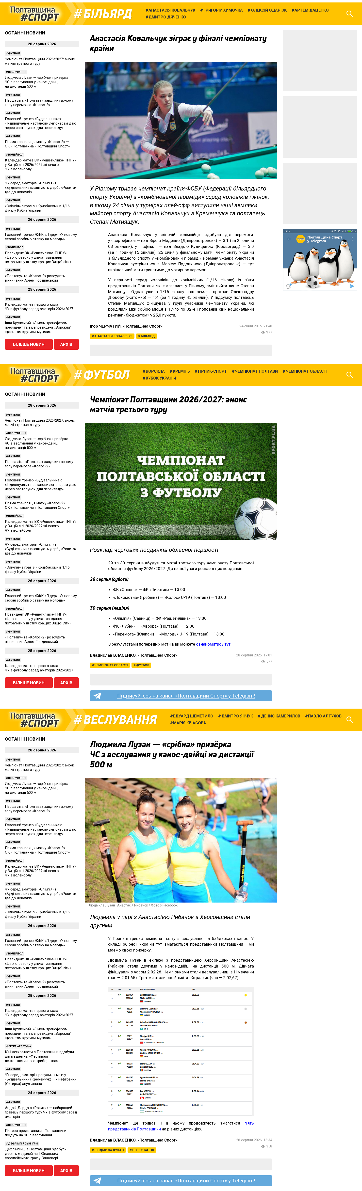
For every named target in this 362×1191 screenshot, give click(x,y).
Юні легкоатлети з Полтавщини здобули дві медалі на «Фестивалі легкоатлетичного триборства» (39, 1056)
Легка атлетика (19, 1046)
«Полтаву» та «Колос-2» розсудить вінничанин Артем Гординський (35, 278)
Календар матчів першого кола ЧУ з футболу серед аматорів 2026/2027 (39, 306)
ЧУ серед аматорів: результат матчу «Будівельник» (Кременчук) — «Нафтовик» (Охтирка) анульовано (40, 1079)
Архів (66, 344)
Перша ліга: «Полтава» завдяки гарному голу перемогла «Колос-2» (39, 102)
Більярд (107, 14)
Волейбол (15, 154)
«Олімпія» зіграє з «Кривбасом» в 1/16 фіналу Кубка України (37, 208)
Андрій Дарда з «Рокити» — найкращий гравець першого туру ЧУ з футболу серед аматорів (41, 1112)
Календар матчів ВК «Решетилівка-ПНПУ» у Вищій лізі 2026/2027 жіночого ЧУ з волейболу (40, 164)
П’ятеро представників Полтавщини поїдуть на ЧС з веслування (35, 1132)
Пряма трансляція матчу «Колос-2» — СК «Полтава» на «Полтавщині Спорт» (37, 144)
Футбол (14, 53)
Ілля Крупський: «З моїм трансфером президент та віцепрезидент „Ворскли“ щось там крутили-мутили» (38, 327)
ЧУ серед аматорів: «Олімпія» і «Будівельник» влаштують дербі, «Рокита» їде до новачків (41, 187)
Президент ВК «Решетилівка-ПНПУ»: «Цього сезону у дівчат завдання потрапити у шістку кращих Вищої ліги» (38, 257)
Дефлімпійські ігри (23, 1143)
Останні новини (25, 33)
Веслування (17, 72)
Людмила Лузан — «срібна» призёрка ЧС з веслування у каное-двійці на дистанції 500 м (36, 82)
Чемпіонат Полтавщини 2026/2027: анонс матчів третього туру (40, 61)
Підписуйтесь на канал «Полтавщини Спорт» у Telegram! (186, 696)
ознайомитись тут (213, 644)
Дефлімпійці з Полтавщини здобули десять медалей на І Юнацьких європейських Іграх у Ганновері (35, 1153)
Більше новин (29, 344)
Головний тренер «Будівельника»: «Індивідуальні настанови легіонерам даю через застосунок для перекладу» (40, 123)
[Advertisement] (320, 60)
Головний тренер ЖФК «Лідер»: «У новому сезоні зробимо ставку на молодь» (41, 236)
